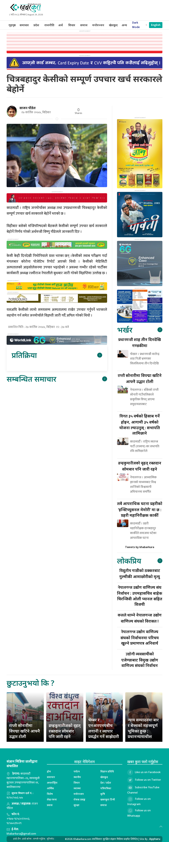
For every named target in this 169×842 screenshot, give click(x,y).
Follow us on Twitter (148, 779)
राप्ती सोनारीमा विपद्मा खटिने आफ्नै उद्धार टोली (24, 731)
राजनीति (49, 25)
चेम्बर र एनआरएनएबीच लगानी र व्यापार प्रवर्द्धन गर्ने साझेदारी (103, 728)
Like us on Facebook (148, 772)
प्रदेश (36, 25)
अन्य (124, 25)
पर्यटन (77, 771)
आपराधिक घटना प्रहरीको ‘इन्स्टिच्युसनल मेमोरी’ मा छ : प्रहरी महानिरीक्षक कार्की (139, 509)
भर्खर (124, 329)
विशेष (50, 794)
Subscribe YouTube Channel (143, 789)
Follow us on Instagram (139, 801)
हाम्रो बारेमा (27, 839)
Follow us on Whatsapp (139, 813)
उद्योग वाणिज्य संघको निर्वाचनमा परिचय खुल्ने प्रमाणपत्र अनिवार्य (139, 637)
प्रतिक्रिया (24, 355)
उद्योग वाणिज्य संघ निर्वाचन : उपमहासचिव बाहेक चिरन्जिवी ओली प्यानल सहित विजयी (139, 595)
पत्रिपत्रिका (105, 788)
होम (49, 771)
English (155, 25)
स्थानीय (77, 777)
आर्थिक (50, 788)
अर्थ (60, 25)
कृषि (102, 794)
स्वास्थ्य (77, 788)
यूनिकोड (50, 839)
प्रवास (49, 805)
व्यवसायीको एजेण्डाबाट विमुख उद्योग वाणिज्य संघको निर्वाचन (139, 659)
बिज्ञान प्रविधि (107, 771)
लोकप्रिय (129, 560)
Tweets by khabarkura (139, 547)
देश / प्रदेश (105, 782)
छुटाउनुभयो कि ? (30, 683)
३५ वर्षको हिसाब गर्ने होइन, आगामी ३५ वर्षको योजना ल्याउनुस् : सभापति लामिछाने (139, 424)
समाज (83, 25)
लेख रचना (52, 799)
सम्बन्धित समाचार (31, 379)
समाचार (24, 25)
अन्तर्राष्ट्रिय (52, 782)
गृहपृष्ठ (12, 25)
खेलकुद (113, 25)
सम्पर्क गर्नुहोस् (39, 839)
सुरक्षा (76, 805)
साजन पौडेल (27, 108)
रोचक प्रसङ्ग (79, 799)
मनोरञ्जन (98, 25)
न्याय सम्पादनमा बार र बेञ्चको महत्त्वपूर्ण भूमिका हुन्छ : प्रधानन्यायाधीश (143, 728)
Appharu (154, 839)
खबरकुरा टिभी (107, 799)
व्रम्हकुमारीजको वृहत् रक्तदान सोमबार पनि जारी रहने (65, 731)
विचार (71, 25)
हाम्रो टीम (17, 839)
